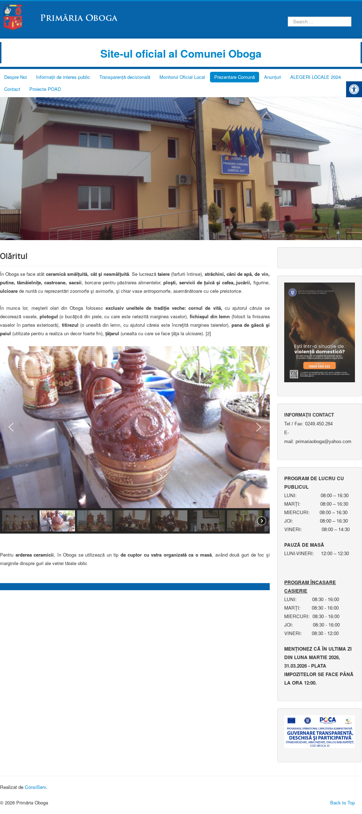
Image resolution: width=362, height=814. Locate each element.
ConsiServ (35, 787)
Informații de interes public (63, 77)
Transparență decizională (124, 77)
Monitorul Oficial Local (182, 77)
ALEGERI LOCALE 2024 (315, 77)
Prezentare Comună (234, 77)
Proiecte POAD (45, 89)
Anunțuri (272, 77)
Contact (12, 89)
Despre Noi (15, 77)
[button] (11, 427)
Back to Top (342, 802)
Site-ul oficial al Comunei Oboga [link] (181, 53)
